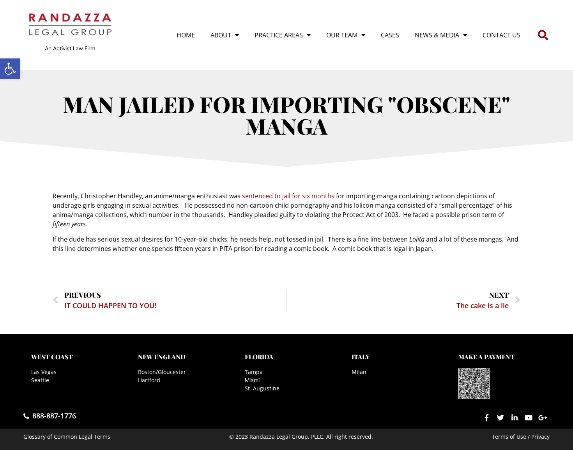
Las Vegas (44, 372)
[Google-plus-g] (543, 418)
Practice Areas (279, 35)
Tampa (254, 372)
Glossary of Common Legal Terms (66, 436)
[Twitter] (500, 418)
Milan (359, 372)
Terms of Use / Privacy (521, 436)
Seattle (40, 380)
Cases (390, 35)
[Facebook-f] (486, 418)
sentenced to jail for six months (288, 196)
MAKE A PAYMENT (486, 357)
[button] (10, 68)
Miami (252, 380)
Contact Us (501, 35)
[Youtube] (529, 418)
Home (186, 35)
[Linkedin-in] (515, 418)
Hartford (149, 380)
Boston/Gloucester (162, 372)
